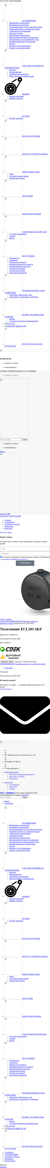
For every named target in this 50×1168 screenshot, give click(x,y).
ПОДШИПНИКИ (14, 621)
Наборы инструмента (17, 262)
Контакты (13, 787)
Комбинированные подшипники (22, 42)
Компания (9, 783)
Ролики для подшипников (19, 48)
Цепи (11, 174)
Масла (11, 238)
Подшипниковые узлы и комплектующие (25, 27)
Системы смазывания (17, 234)
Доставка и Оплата (16, 777)
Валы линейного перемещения (21, 76)
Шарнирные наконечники (19, 35)
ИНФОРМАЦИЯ (11, 772)
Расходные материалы (18, 273)
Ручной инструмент (17, 271)
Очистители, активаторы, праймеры (23, 297)
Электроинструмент (17, 269)
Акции (12, 789)
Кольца (12, 319)
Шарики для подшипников (20, 46)
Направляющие (15, 72)
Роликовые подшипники (19, 25)
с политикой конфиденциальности (13, 559)
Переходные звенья (17, 178)
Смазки (12, 236)
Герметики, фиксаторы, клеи (20, 295)
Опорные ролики (16, 33)
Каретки (12, 70)
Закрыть (3, 1167)
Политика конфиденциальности (22, 774)
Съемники (13, 260)
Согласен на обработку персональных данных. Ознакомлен (25, 558)
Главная (3, 621)
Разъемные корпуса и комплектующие (24, 29)
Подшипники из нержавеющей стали (24, 40)
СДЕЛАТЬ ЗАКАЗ (7, 662)
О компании (14, 785)
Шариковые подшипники (19, 23)
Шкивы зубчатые (16, 98)
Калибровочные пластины (19, 266)
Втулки (12, 44)
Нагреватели (14, 258)
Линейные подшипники (19, 74)
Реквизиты (13, 779)
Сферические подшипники (20, 31)
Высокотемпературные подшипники (23, 37)
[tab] (27, 668)
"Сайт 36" (25, 795)
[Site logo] (14, 437)
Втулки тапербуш (16, 118)
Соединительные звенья (18, 176)
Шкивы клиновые (16, 96)
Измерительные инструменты (21, 264)
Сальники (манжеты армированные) (23, 321)
